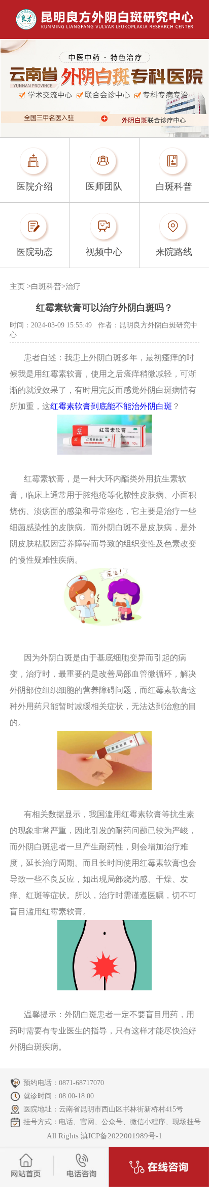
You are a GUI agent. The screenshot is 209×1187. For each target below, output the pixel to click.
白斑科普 (46, 286)
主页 (17, 286)
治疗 (73, 286)
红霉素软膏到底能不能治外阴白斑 (111, 406)
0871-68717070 (81, 1083)
